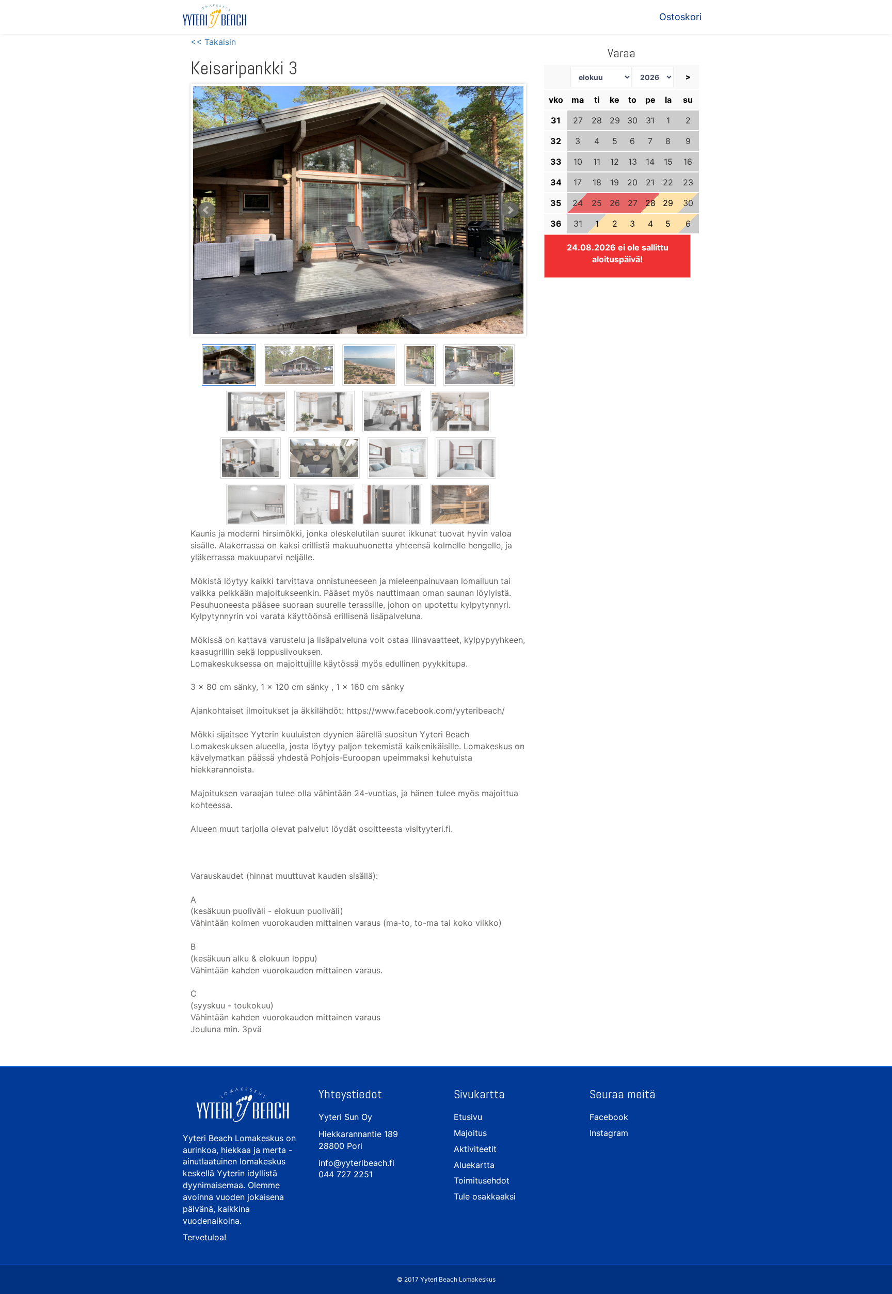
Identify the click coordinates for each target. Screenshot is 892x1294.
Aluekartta (474, 1165)
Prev (206, 210)
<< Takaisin (213, 42)
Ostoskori (680, 16)
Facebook (609, 1117)
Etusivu (468, 1117)
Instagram (609, 1133)
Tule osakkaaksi (485, 1196)
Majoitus (470, 1133)
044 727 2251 (345, 1174)
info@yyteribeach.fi (356, 1163)
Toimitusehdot (481, 1180)
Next (510, 210)
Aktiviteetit (475, 1149)
